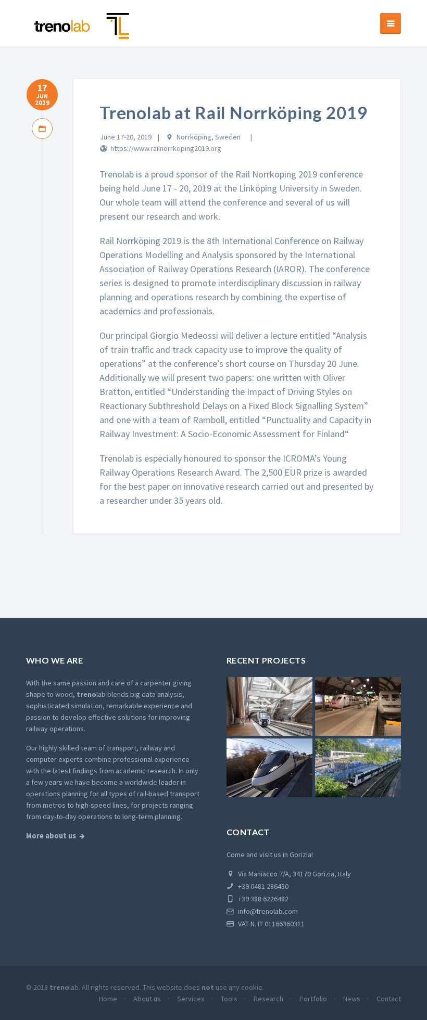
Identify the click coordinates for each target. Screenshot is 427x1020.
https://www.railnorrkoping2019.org (165, 148)
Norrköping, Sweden (208, 137)
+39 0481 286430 (262, 886)
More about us (51, 835)
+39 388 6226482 (262, 898)
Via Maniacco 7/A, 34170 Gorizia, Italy (293, 873)
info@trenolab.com (267, 911)
